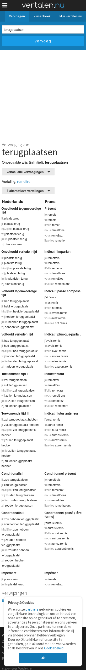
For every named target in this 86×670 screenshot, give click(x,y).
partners (32, 609)
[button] (4, 5)
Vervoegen (17, 16)
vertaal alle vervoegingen (25, 171)
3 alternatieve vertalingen (25, 190)
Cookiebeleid (54, 648)
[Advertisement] (43, 95)
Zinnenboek (42, 16)
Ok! (43, 658)
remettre (23, 181)
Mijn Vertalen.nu (70, 16)
